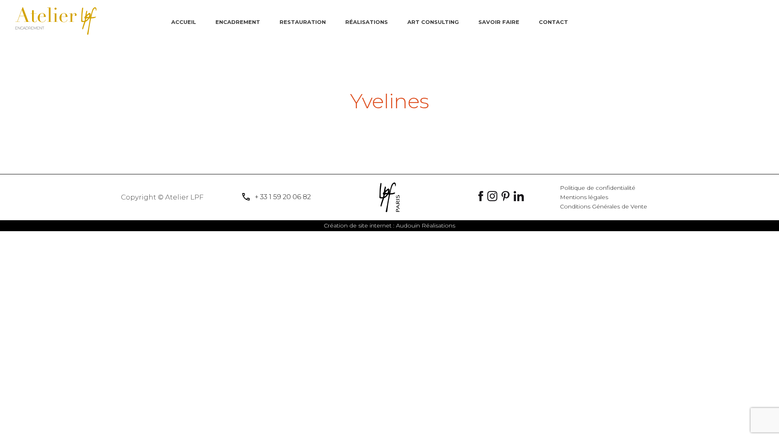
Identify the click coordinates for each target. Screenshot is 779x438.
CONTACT (553, 22)
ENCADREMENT (237, 22)
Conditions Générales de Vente (603, 206)
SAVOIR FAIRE (498, 22)
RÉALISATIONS (366, 22)
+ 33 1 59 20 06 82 (276, 197)
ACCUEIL (183, 22)
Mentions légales (584, 197)
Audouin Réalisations (389, 225)
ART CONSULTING (433, 22)
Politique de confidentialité (597, 187)
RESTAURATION (303, 22)
